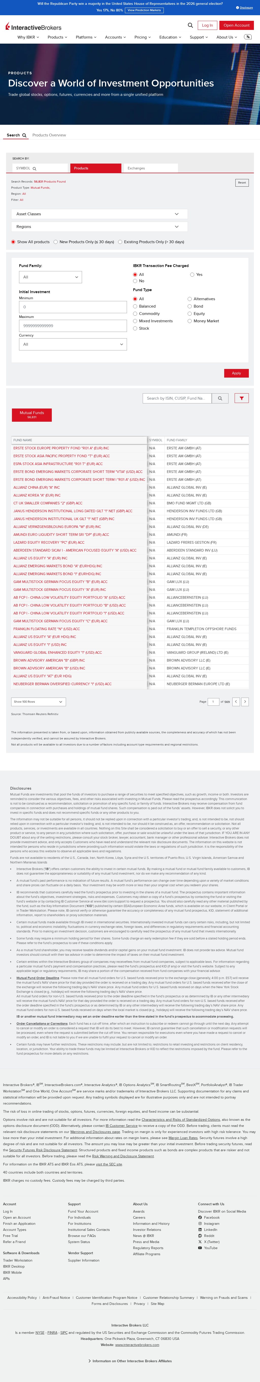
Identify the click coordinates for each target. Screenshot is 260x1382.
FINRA (52, 1333)
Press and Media (146, 1242)
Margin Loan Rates (183, 1138)
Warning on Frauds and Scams (224, 1298)
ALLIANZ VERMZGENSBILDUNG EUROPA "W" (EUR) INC (57, 527)
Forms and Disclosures (110, 1304)
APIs (6, 1279)
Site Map (157, 1304)
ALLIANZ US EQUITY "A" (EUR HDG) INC (44, 637)
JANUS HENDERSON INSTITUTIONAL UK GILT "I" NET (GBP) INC (63, 519)
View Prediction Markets (190, 7)
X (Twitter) (211, 1242)
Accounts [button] (113, 37)
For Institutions (79, 1223)
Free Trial (10, 1236)
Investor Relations (147, 1230)
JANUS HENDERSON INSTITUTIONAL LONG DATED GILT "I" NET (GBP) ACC (72, 511)
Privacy (139, 1304)
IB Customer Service (122, 1126)
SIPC (64, 1333)
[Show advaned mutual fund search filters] (242, 398)
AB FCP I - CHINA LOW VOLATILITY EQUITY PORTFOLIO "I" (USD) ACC (68, 613)
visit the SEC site (109, 1164)
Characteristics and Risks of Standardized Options (181, 1120)
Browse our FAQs (82, 1236)
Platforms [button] (84, 37)
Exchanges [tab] (136, 168)
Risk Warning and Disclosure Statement (123, 1156)
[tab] (40, 168)
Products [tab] (81, 168)
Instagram (211, 1223)
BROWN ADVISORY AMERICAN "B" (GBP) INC (49, 660)
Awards (139, 1211)
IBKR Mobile (12, 1272)
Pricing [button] (141, 37)
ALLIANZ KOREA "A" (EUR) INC (36, 495)
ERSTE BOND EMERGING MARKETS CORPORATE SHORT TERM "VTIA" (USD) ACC (77, 472)
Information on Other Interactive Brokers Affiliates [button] (132, 1361)
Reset (242, 183)
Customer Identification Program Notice (106, 1298)
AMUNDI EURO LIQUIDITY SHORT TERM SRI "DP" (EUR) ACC (61, 535)
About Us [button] (225, 37)
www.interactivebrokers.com (137, 1345)
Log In (207, 25)
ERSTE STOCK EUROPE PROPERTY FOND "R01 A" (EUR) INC (61, 448)
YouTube (210, 1248)
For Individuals (79, 1217)
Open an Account (17, 1217)
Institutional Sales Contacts (89, 1230)
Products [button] (55, 37)
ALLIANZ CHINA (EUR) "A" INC (36, 487)
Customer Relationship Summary (168, 1298)
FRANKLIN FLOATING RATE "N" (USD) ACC (46, 629)
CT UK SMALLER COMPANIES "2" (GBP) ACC (47, 503)
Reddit (208, 1236)
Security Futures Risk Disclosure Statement (43, 1150)
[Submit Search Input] (220, 398)
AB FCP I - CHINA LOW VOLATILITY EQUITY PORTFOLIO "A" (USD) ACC (69, 597)
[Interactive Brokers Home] (33, 26)
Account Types (14, 1230)
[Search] (190, 25)
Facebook (211, 1217)
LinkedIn (210, 1230)
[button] (248, 38)
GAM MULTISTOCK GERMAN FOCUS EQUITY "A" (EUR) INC (59, 590)
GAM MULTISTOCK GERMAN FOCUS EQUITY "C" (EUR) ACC (60, 621)
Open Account (237, 25)
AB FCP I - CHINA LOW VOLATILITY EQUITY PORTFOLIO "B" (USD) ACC (69, 605)
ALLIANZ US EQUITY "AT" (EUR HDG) (42, 676)
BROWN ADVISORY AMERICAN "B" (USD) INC (49, 668)
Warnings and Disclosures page (95, 1132)
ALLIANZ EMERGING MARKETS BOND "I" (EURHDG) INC (57, 574)
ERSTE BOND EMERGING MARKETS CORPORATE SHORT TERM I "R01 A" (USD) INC (79, 479)
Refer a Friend (14, 1242)
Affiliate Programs (146, 1254)
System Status (79, 1242)
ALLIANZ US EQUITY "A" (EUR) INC (40, 558)
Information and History (151, 1223)
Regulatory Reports (148, 1248)
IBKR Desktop (14, 1266)
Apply (236, 373)
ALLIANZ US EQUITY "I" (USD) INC (40, 645)
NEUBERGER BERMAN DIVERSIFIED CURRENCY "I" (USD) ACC (62, 684)
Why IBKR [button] (26, 37)
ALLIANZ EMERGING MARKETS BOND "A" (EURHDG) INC (57, 566)
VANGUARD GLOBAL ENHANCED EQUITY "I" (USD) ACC (57, 652)
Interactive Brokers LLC (130, 1325)
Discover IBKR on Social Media (222, 1211)
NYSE (40, 1333)
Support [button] (197, 37)
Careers (139, 1217)
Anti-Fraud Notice (56, 1298)
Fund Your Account (83, 1211)
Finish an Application (19, 1223)
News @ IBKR (143, 1236)
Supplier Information (84, 1260)
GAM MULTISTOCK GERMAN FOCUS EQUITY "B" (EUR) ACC (60, 582)
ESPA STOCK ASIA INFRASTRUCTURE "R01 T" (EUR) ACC (58, 464)
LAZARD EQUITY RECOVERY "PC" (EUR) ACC (48, 542)
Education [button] (168, 37)
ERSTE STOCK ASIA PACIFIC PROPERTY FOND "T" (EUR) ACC (61, 456)
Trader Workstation (17, 1260)
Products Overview (49, 135)
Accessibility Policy (22, 1298)
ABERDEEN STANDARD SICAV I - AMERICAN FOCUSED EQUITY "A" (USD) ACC (74, 550)
